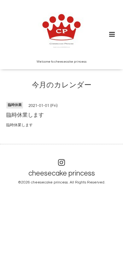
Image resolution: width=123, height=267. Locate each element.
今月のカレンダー (61, 85)
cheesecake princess (61, 173)
